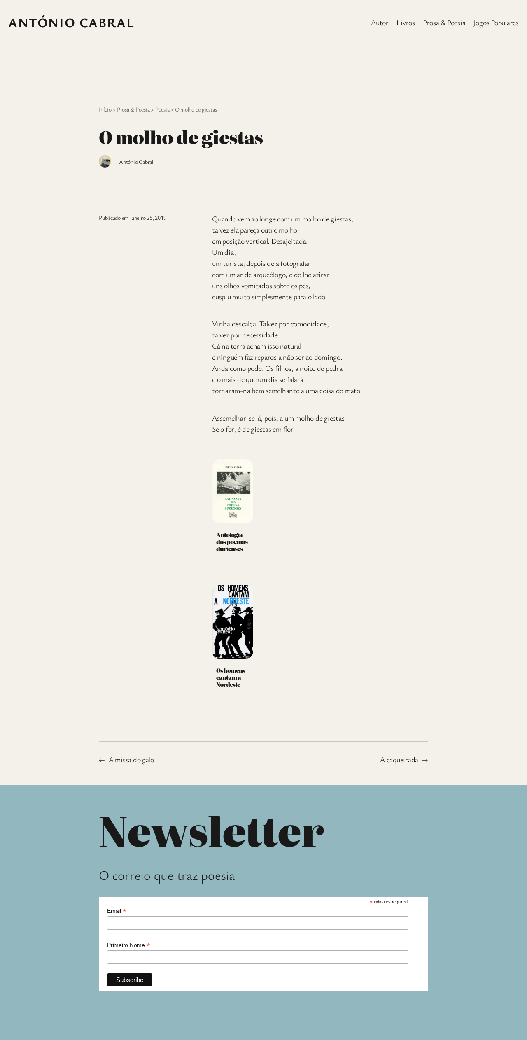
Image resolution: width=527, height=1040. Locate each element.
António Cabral (71, 22)
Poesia (162, 109)
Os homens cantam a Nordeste (230, 677)
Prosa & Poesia (133, 109)
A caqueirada (399, 759)
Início (105, 109)
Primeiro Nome (128, 945)
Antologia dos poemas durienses (231, 541)
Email (116, 911)
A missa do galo (131, 759)
